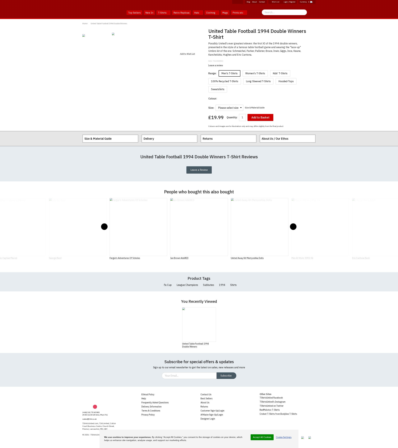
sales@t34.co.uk (89, 419)
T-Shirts (162, 12)
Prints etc (238, 12)
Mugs (225, 12)
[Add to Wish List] (215, 343)
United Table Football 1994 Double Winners (109, 23)
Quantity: (232, 117)
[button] (104, 226)
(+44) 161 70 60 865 (91, 412)
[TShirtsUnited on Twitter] (241, 2)
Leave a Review (199, 169)
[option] (95, 35)
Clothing (211, 12)
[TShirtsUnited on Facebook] (234, 2)
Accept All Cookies (262, 437)
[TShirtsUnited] (94, 397)
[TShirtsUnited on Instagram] (237, 2)
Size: (211, 107)
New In (149, 12)
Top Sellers (134, 12)
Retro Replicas (182, 12)
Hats (197, 12)
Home (84, 23)
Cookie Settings (284, 437)
